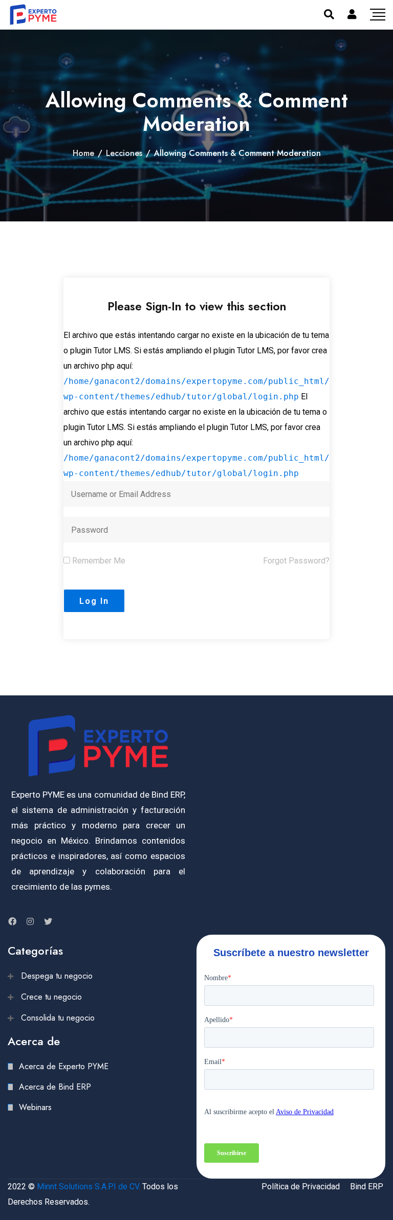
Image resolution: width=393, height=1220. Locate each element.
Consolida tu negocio (58, 1018)
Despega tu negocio (57, 976)
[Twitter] (48, 921)
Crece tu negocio (51, 997)
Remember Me (97, 561)
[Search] (329, 14)
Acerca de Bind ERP (55, 1087)
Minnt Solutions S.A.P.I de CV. (88, 1186)
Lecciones (124, 153)
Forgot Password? (296, 561)
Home (83, 153)
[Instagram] (30, 921)
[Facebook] (12, 921)
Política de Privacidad (300, 1186)
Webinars (35, 1107)
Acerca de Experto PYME (63, 1066)
